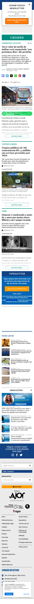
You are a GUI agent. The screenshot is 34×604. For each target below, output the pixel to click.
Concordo (9, 594)
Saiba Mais (26, 594)
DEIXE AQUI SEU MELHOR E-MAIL (17, 21)
